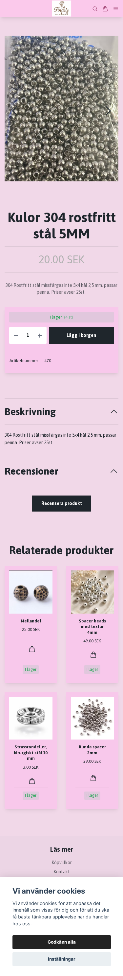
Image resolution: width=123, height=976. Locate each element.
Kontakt (61, 871)
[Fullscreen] (61, 109)
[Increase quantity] (39, 335)
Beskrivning (30, 411)
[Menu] (116, 8)
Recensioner (31, 471)
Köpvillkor (61, 862)
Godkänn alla (62, 942)
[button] (108, 111)
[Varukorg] (105, 9)
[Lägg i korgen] (32, 649)
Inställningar (61, 959)
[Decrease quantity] (16, 335)
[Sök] (95, 9)
